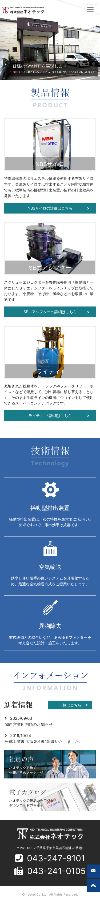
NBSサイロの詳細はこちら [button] (50, 208)
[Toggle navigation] (90, 9)
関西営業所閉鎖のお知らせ (29, 724)
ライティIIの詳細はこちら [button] (50, 415)
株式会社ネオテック (23, 10)
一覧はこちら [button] (70, 705)
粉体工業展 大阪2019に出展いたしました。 (44, 741)
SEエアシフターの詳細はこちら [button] (50, 311)
